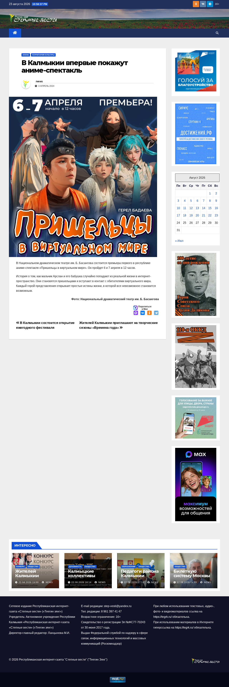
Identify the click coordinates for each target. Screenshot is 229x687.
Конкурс (20, 567)
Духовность (75, 567)
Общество (33, 567)
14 (203, 208)
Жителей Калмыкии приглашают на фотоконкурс (32, 578)
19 (191, 215)
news (39, 81)
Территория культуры (43, 55)
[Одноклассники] (149, 313)
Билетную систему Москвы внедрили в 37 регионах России (192, 578)
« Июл (179, 240)
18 (184, 215)
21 (203, 215)
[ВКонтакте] (142, 313)
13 (197, 208)
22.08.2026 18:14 (81, 582)
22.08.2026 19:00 (29, 582)
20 (197, 215)
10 (178, 208)
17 (178, 215)
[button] (217, 33)
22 (209, 215)
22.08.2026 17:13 (134, 582)
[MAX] (135, 313)
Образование (129, 567)
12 (191, 208)
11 (184, 208)
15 (209, 208)
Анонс (26, 55)
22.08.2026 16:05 (187, 582)
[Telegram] (156, 313)
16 (216, 208)
